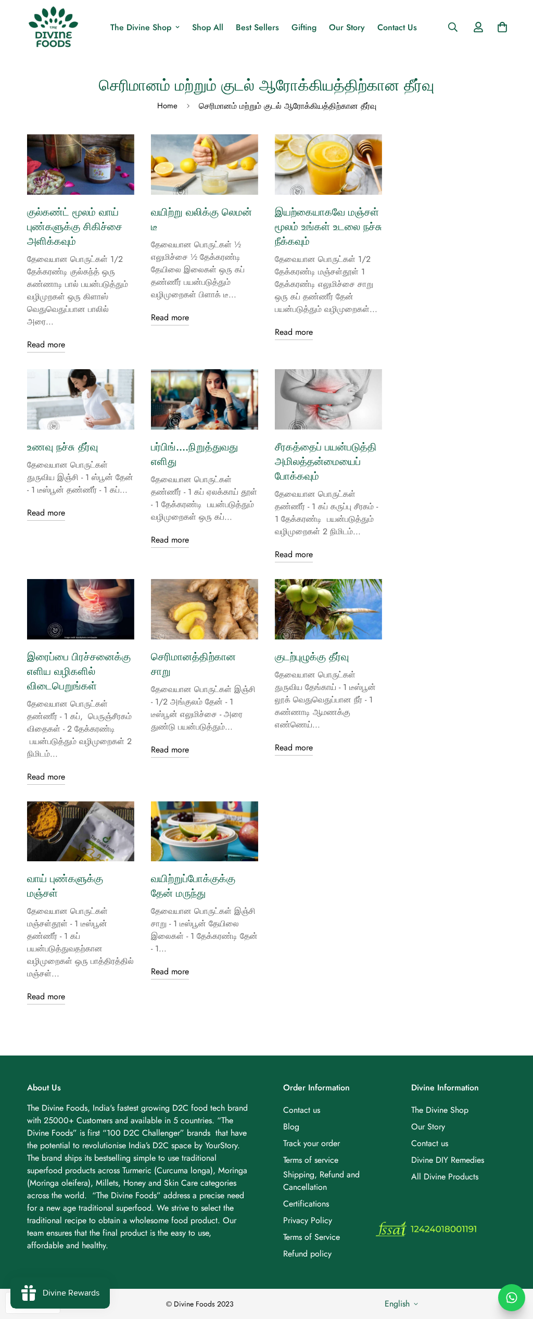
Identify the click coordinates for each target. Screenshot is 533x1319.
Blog (291, 1127)
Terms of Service (311, 1237)
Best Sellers (257, 27)
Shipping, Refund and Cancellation (321, 1181)
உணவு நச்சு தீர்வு (62, 447)
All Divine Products (444, 1177)
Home (167, 105)
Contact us (301, 1110)
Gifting (303, 27)
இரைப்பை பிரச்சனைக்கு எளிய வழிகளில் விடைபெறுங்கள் (79, 671)
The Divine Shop (140, 27)
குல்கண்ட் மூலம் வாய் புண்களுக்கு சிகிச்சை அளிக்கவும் (74, 227)
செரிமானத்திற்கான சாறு (193, 664)
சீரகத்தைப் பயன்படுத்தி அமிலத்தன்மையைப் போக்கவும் (326, 461)
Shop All (207, 27)
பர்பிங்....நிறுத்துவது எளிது (194, 454)
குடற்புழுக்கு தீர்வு (312, 656)
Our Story (347, 27)
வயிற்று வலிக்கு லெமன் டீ (201, 219)
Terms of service (310, 1160)
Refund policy (307, 1254)
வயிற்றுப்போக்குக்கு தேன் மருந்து (193, 886)
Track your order (311, 1143)
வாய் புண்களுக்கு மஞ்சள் (65, 886)
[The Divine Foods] (53, 27)
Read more (46, 344)
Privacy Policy (307, 1220)
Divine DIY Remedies (447, 1160)
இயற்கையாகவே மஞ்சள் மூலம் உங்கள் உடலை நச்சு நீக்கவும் (328, 227)
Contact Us (397, 27)
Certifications (306, 1204)
